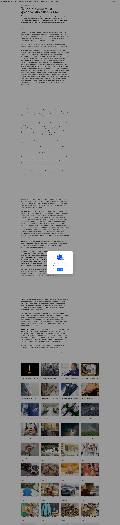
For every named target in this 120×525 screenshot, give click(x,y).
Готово (60, 269)
